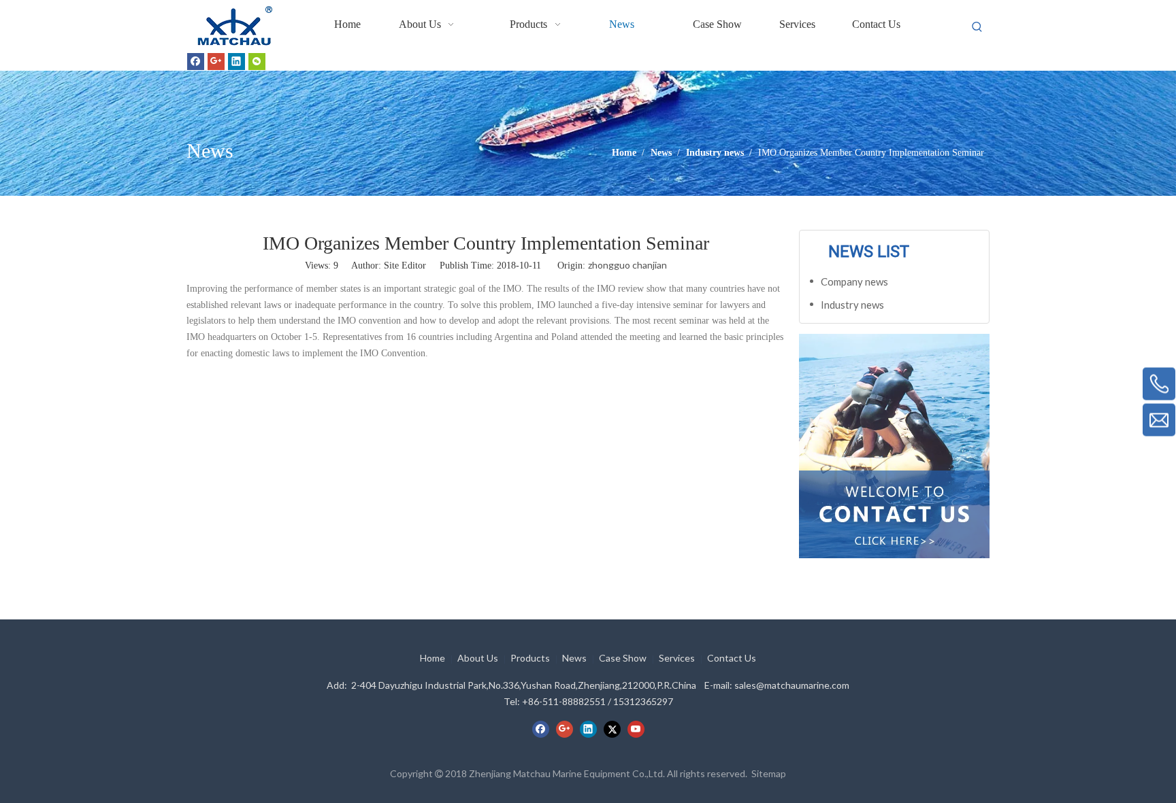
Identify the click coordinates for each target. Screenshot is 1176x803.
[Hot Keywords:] (977, 27)
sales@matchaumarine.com (791, 685)
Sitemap (768, 773)
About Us (477, 658)
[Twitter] (612, 729)
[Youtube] (635, 729)
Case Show (623, 658)
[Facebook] (195, 61)
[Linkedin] (236, 61)
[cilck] (894, 446)
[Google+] (216, 61)
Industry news (852, 304)
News (574, 658)
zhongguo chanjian (627, 265)
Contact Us (731, 658)
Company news (854, 281)
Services (677, 658)
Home (432, 658)
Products (530, 658)
